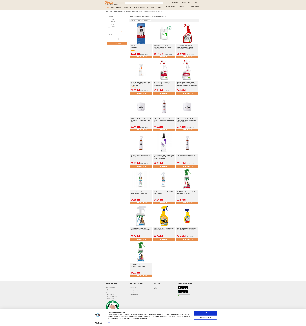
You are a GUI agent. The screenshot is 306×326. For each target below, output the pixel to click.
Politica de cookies (110, 298)
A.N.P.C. (107, 300)
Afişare (110, 323)
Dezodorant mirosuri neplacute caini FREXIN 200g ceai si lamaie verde (140, 192)
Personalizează (204, 317)
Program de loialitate (110, 289)
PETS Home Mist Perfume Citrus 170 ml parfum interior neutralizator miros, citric (141, 120)
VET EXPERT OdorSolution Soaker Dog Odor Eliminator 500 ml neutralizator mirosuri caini (140, 84)
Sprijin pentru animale (110, 290)
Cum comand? (133, 287)
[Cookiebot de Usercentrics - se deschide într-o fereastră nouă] (98, 323)
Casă (148, 7)
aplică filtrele (117, 43)
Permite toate (205, 312)
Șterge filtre (118, 46)
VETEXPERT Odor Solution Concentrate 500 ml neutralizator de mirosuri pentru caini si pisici (164, 47)
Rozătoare (119, 7)
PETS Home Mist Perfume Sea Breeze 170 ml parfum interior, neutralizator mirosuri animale (186, 120)
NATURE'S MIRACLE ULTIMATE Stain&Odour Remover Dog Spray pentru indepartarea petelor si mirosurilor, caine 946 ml (185, 47)
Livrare (131, 289)
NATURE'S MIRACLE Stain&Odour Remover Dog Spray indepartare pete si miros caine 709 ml (164, 84)
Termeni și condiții (110, 294)
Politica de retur (133, 292)
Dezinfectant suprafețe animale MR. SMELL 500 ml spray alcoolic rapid (186, 229)
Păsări (126, 7)
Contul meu (108, 292)
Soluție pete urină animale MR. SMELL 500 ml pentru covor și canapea (163, 229)
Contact (155, 288)
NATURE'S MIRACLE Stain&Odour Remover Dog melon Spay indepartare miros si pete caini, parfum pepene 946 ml (187, 84)
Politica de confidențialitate (111, 296)
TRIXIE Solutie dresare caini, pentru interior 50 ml (140, 46)
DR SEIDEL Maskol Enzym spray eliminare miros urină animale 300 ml (140, 229)
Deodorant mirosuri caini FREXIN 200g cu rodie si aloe (163, 192)
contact (175, 3)
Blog (159, 7)
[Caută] (161, 3)
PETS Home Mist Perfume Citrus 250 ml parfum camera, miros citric (187, 156)
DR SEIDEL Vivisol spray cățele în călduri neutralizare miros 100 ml (187, 192)
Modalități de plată (134, 290)
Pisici (112, 7)
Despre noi (156, 287)
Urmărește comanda (134, 294)
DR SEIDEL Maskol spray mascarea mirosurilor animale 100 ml (139, 265)
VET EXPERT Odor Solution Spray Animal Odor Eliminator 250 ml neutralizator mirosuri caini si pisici (164, 157)
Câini (108, 7)
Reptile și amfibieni (139, 7)
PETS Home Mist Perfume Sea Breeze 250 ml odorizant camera (140, 156)
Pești (131, 7)
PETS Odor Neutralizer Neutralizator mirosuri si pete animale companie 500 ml (164, 120)
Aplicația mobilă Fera (110, 287)
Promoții (153, 7)
